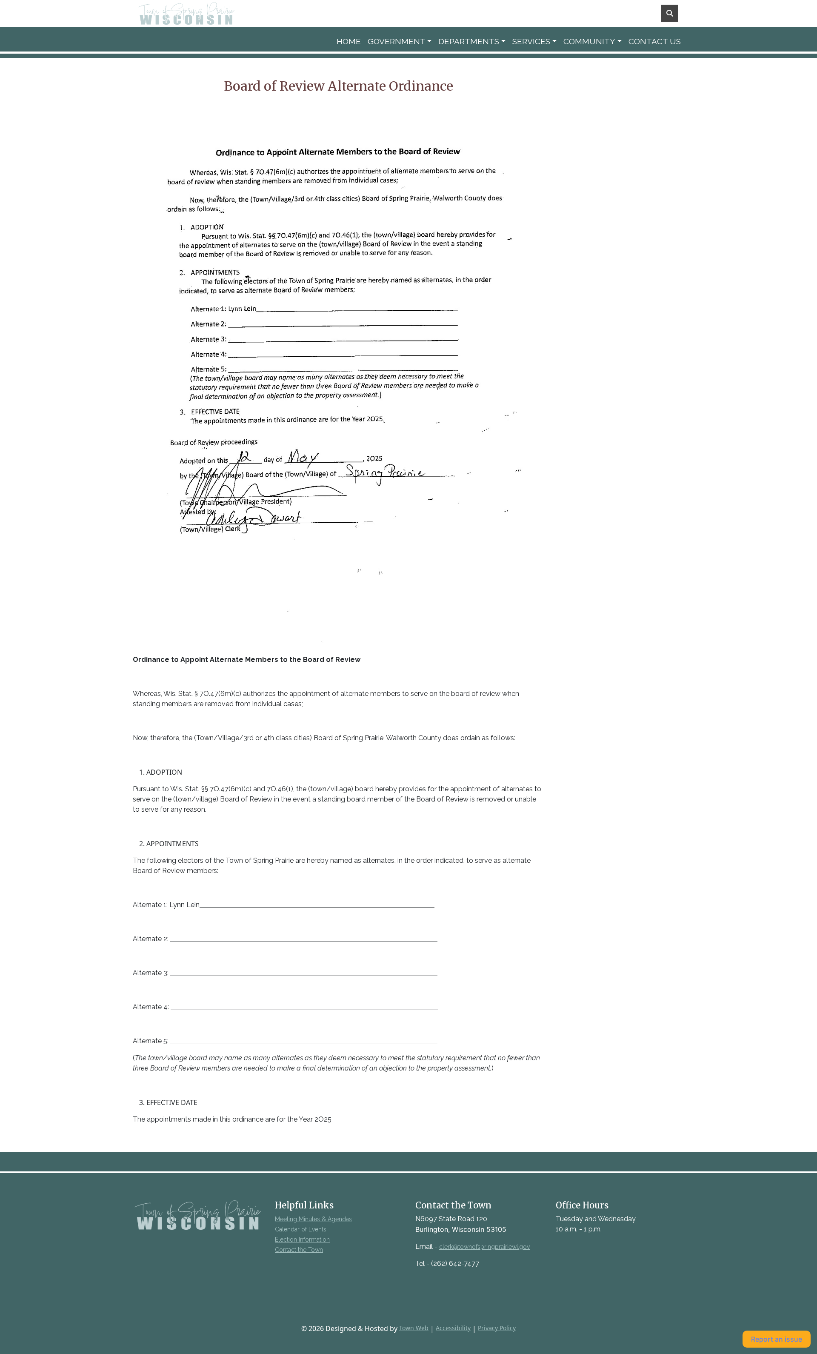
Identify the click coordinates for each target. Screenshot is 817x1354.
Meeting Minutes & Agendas (313, 1219)
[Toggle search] (669, 13)
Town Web (413, 1328)
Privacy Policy (497, 1328)
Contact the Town (299, 1249)
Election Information (302, 1239)
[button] (399, 41)
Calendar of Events (300, 1229)
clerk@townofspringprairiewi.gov (484, 1246)
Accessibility (453, 1328)
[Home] (198, 13)
